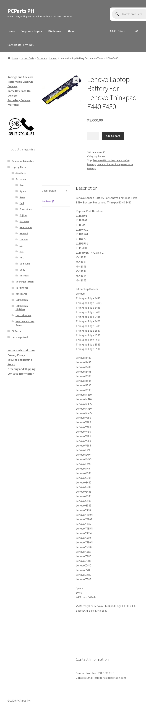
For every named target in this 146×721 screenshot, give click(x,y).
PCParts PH (20, 10)
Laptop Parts (27, 58)
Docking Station (24, 281)
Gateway (24, 221)
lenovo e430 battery (104, 160)
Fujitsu (23, 215)
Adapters (20, 173)
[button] (76, 80)
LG (21, 245)
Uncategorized (20, 337)
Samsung (25, 263)
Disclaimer (54, 31)
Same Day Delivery (18, 100)
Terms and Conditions (21, 350)
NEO (22, 257)
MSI (22, 251)
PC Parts (16, 331)
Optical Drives (23, 315)
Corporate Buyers (31, 31)
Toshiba (24, 275)
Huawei (24, 233)
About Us (73, 31)
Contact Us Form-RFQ (20, 45)
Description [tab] (49, 190)
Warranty (13, 104)
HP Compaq (26, 227)
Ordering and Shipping (21, 369)
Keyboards (21, 293)
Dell (22, 203)
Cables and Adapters (23, 161)
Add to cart (113, 136)
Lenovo (53, 58)
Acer (22, 185)
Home (11, 31)
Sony (22, 269)
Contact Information (20, 373)
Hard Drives (21, 287)
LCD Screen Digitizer (21, 307)
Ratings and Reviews (20, 77)
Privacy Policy (16, 355)
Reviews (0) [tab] (48, 201)
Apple (23, 191)
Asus (22, 197)
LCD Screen (21, 299)
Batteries (42, 58)
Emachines (26, 209)
